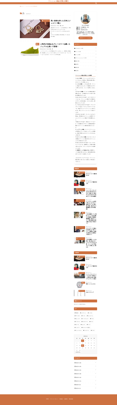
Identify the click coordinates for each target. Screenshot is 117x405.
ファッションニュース (80, 57)
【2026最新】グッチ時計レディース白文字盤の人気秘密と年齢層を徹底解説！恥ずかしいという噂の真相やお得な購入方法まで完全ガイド (91, 219)
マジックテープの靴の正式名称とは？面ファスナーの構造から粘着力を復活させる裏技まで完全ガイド (91, 231)
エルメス (83, 324)
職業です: (78, 28)
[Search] (96, 3)
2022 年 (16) (78, 377)
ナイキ (84, 315)
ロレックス (78, 318)
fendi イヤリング (90, 292)
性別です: (84, 27)
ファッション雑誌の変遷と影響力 (58, 1)
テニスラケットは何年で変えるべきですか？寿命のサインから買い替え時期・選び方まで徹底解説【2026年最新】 (91, 205)
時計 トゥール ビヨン (91, 283)
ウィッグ (78, 51)
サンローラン (86, 330)
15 (82, 345)
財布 (77, 67)
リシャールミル (78, 330)
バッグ (77, 54)
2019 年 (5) (78, 388)
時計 (77, 61)
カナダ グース (85, 321)
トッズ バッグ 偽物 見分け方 (91, 183)
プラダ (93, 330)
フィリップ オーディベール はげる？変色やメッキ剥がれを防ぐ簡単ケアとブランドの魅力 (91, 276)
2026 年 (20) (78, 362)
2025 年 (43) (78, 366)
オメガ (92, 321)
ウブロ (92, 318)
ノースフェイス (85, 318)
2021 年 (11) (78, 381)
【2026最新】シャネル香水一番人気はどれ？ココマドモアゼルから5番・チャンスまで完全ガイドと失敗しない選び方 (91, 243)
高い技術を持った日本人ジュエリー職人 (61, 22)
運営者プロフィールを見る (85, 37)
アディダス (78, 315)
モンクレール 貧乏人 (86, 327)
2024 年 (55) (78, 370)
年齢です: (78, 27)
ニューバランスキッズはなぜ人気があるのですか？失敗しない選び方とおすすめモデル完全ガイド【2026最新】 (91, 193)
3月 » (79, 352)
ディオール (78, 321)
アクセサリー (79, 48)
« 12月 (76, 352)
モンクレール (90, 315)
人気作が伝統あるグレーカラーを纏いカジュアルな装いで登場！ (55, 45)
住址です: (78, 29)
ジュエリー (78, 327)
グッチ (89, 324)
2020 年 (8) (78, 384)
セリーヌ (77, 324)
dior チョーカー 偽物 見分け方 (91, 174)
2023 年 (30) (78, 373)
